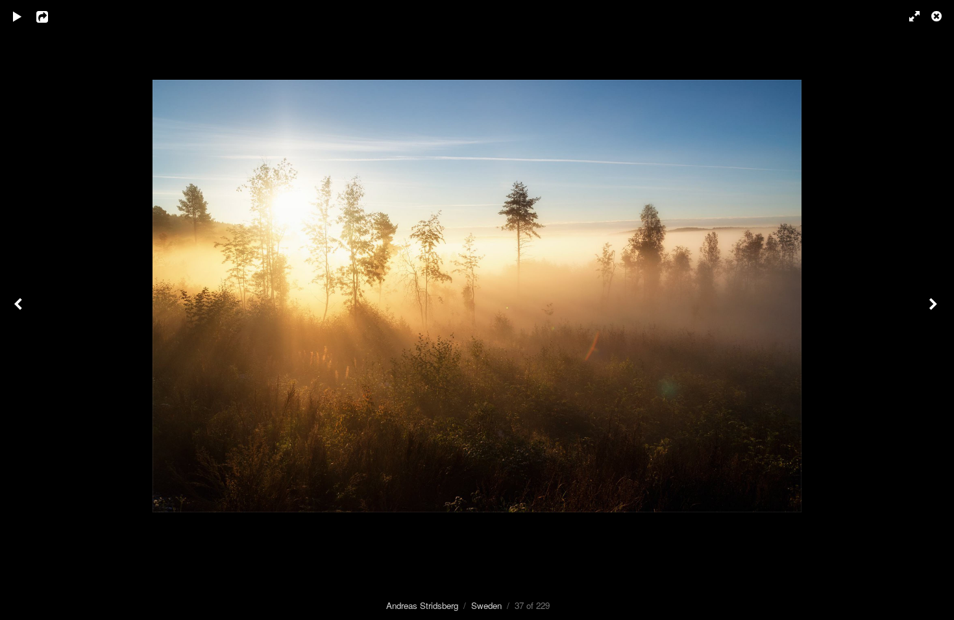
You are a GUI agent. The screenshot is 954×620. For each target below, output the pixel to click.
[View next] (934, 310)
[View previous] (19, 310)
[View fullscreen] (909, 16)
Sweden (486, 605)
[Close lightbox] (938, 16)
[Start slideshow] (17, 16)
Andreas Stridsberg (422, 605)
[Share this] (51, 16)
